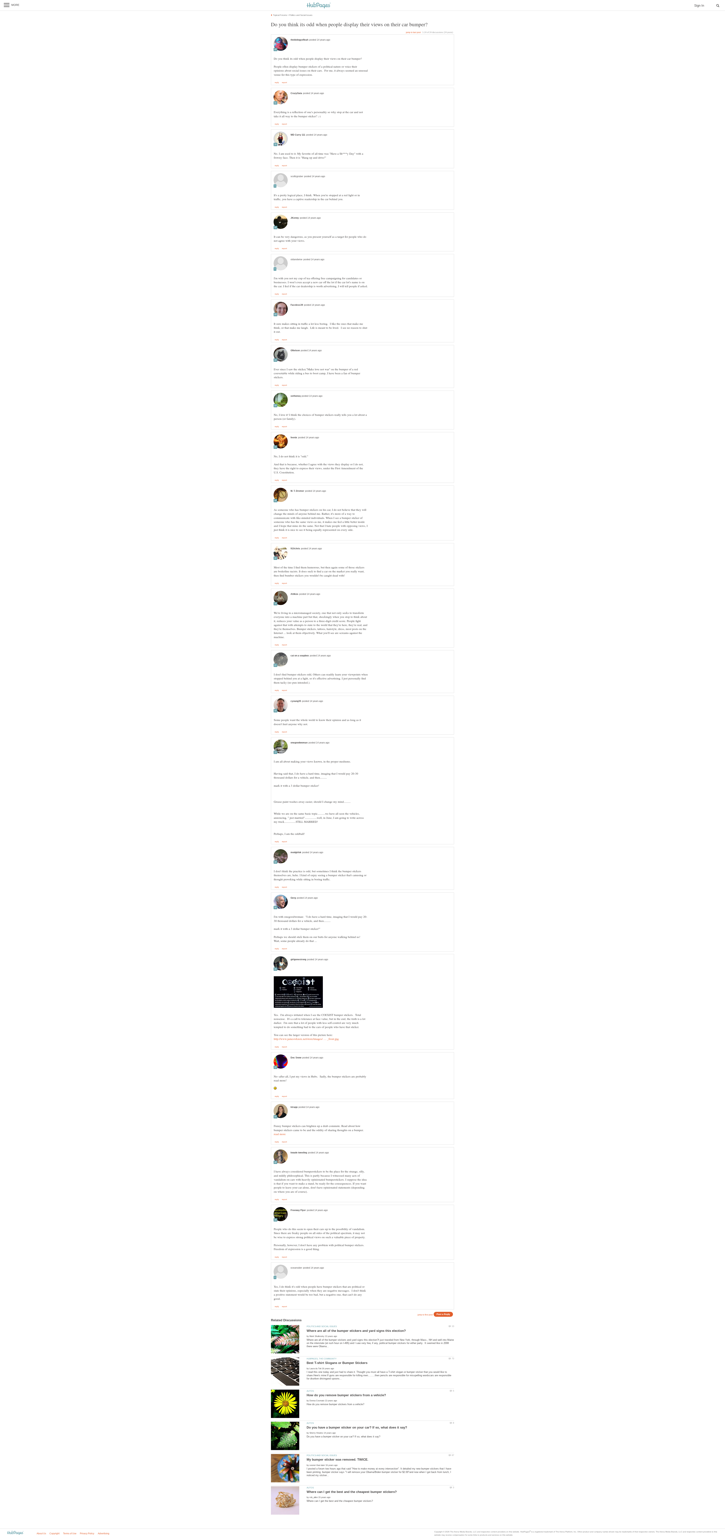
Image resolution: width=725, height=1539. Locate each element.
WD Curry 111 (298, 135)
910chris (295, 548)
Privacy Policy (87, 1533)
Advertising (103, 1533)
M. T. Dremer (297, 491)
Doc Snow (296, 1057)
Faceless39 (297, 305)
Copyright (54, 1533)
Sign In (699, 5)
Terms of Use (69, 1533)
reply (277, 82)
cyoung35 (296, 701)
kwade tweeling (299, 1152)
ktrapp (294, 1107)
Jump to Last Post (413, 32)
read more (280, 1134)
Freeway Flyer (298, 1210)
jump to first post (425, 1315)
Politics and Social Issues (322, 1326)
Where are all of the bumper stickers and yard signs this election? (356, 1331)
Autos (310, 1391)
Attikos (294, 594)
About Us (41, 1533)
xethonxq (296, 396)
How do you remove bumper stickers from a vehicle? (346, 1395)
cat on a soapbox (300, 655)
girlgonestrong (298, 959)
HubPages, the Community (321, 1359)
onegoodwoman (299, 742)
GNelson (295, 350)
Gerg (293, 898)
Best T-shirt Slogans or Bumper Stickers (337, 1363)
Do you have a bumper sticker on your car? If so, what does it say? (357, 1427)
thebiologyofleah (299, 40)
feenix (294, 437)
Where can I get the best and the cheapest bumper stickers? (352, 1492)
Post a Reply (443, 1314)
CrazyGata (296, 93)
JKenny (295, 218)
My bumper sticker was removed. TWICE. (337, 1459)
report (284, 82)
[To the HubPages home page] (15, 1533)
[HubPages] (318, 5)
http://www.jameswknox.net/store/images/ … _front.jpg (306, 1039)
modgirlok (296, 852)
